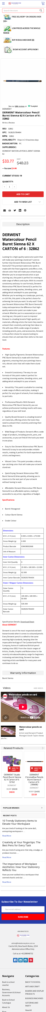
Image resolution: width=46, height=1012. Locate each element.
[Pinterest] (25, 210)
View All (28, 1010)
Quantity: (7, 181)
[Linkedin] (20, 210)
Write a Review (8, 122)
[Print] (9, 210)
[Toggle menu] (3, 3)
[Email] (4, 210)
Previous (39, 748)
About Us (6, 1007)
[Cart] (43, 3)
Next (42, 748)
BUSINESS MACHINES (34, 998)
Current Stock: (12, 175)
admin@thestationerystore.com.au (23, 943)
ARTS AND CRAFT (32, 986)
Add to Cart (15, 769)
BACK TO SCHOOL (32, 982)
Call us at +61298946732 (23, 953)
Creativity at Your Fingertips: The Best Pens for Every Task (21, 844)
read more (6, 835)
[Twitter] (15, 210)
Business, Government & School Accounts (11, 992)
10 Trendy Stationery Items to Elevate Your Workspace (19, 822)
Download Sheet (27, 621)
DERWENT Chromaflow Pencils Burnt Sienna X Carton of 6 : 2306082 (34, 779)
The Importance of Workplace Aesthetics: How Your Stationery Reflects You (21, 867)
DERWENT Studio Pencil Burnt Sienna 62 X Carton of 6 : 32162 (12, 778)
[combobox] (23, 10)
